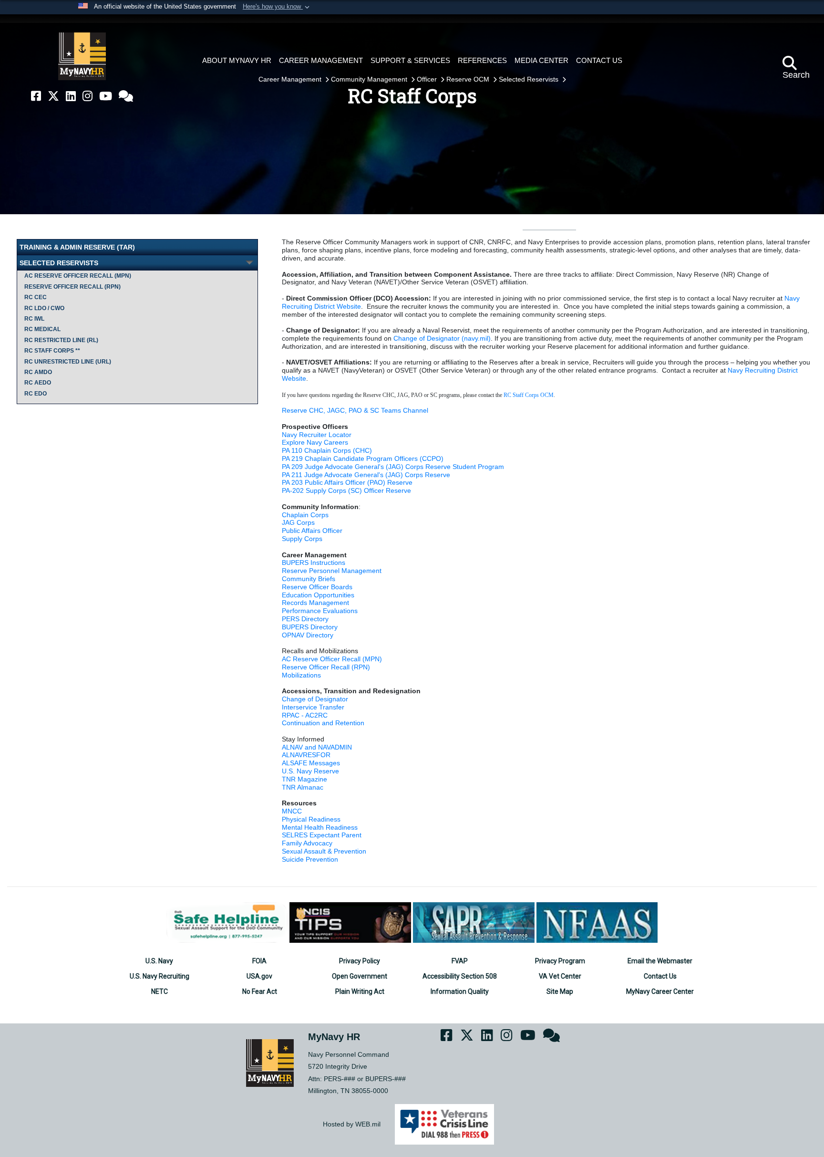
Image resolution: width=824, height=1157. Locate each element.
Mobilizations (301, 675)
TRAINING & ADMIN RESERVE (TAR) (77, 247)
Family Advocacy (307, 843)
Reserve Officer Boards (317, 587)
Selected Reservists (529, 79)
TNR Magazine (304, 779)
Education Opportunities (318, 595)
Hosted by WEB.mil (352, 1124)
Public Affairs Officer (312, 530)
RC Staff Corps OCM (529, 395)
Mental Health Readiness (320, 827)
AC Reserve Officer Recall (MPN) (77, 275)
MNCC (292, 811)
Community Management (370, 79)
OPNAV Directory (307, 635)
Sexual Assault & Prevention (324, 851)
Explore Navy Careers (315, 442)
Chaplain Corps (305, 515)
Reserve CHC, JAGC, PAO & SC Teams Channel (355, 410)
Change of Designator (315, 699)
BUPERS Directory (310, 627)
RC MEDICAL (42, 329)
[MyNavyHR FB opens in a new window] (36, 96)
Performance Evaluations (320, 611)
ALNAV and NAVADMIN (317, 747)
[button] (277, 7)
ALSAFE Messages (311, 763)
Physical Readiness (311, 819)
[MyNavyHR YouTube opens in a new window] (105, 96)
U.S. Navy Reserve (310, 771)
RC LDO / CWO (44, 308)
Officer (428, 79)
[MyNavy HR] (82, 56)
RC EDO (35, 393)
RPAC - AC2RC (305, 715)
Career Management (290, 79)
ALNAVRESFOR (306, 755)
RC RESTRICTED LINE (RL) (61, 340)
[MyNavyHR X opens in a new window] (53, 96)
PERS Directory (305, 619)
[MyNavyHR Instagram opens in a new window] (87, 96)
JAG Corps (298, 522)
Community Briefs (308, 579)
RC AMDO (38, 372)
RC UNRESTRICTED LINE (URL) (67, 361)
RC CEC (35, 297)
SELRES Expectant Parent (321, 835)
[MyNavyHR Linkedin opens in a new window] (71, 96)
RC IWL (34, 318)
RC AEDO (37, 382)
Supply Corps (302, 538)
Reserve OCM (468, 79)
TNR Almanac (302, 787)
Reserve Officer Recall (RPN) (72, 286)
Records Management (315, 602)
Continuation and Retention (323, 723)
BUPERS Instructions (313, 562)
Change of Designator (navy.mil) (442, 338)
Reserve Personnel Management (331, 570)
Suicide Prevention (310, 859)
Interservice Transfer (313, 707)
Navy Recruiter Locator (316, 434)
